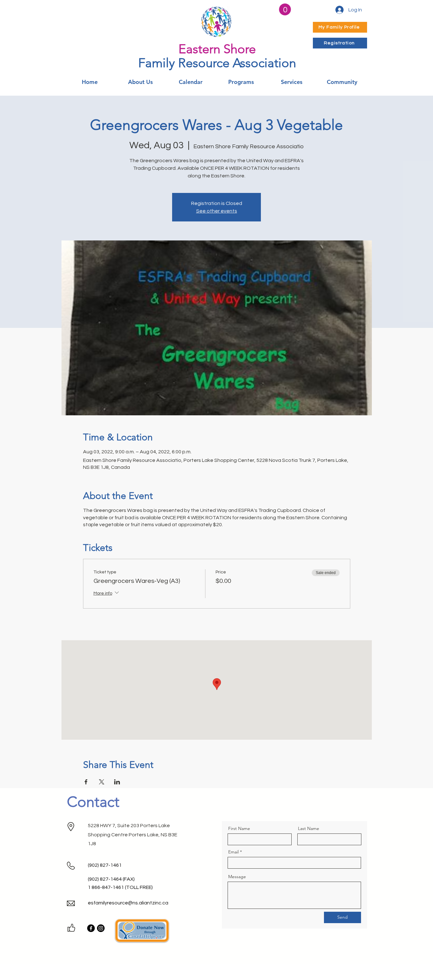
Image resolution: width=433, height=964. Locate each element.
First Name (239, 828)
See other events (216, 211)
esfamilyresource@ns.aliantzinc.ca (128, 902)
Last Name (308, 828)
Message (237, 876)
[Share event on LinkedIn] (117, 781)
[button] (285, 9)
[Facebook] (91, 928)
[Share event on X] (102, 781)
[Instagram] (101, 928)
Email (233, 852)
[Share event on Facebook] (86, 781)
